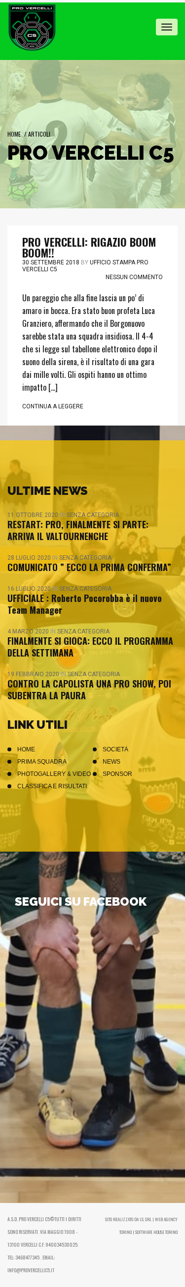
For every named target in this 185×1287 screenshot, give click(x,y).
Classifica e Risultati (52, 786)
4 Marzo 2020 (28, 631)
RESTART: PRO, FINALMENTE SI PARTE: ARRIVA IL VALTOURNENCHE (77, 530)
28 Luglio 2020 (29, 557)
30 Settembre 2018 (50, 262)
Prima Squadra (42, 761)
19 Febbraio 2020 (34, 674)
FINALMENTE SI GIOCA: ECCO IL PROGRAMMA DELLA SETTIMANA (90, 646)
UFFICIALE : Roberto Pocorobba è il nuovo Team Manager (84, 604)
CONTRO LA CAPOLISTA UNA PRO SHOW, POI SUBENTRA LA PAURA (89, 689)
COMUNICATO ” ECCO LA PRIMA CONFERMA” (89, 567)
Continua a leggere (52, 406)
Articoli (39, 134)
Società (115, 749)
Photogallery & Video (54, 774)
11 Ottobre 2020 (33, 515)
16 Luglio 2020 (29, 588)
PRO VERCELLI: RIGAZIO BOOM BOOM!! (89, 247)
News (111, 761)
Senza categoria (93, 515)
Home (14, 134)
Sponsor (117, 774)
